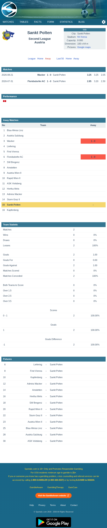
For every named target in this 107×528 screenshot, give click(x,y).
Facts (38, 22)
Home (40, 58)
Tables (24, 22)
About (63, 505)
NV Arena (82, 37)
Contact (73, 505)
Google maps (84, 47)
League (32, 58)
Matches (8, 22)
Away (76, 58)
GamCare (72, 487)
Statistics (66, 22)
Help (32, 505)
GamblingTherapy (55, 487)
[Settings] (103, 22)
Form (50, 22)
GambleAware (36, 487)
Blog (81, 22)
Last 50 (60, 58)
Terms (53, 505)
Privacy (41, 505)
